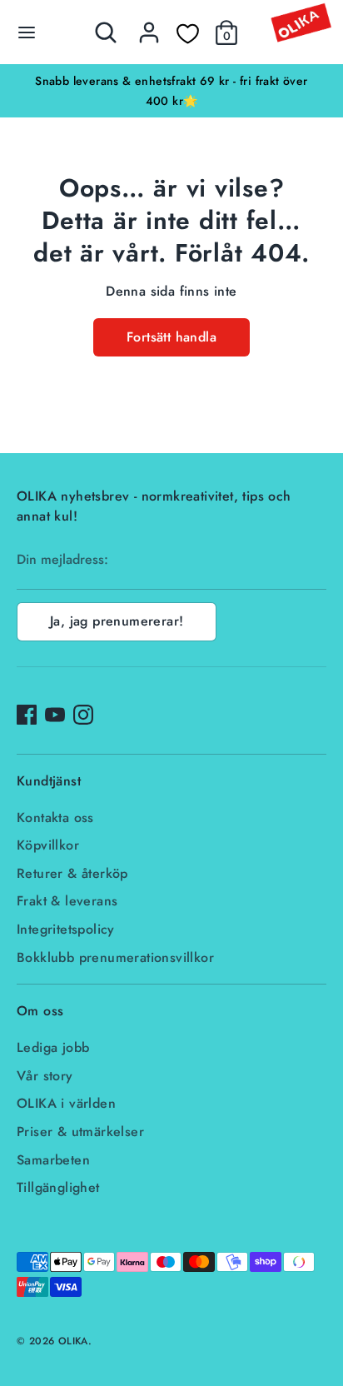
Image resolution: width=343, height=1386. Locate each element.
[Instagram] (83, 715)
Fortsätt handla (171, 336)
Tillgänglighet (58, 1187)
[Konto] (149, 25)
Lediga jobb (53, 1047)
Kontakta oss (55, 817)
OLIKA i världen (66, 1103)
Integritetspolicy (66, 929)
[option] (171, 90)
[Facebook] (27, 715)
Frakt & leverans (67, 900)
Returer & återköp (72, 873)
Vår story (45, 1075)
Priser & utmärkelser (80, 1131)
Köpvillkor (48, 845)
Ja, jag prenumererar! (116, 621)
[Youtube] (55, 715)
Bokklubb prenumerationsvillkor (115, 957)
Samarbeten (53, 1159)
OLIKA (73, 1341)
